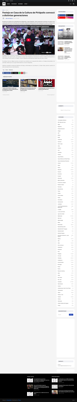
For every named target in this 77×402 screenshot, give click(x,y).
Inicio (3, 0)
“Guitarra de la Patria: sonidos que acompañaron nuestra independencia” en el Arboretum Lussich (10, 89)
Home (73, 400)
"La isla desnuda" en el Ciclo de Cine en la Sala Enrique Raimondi (46, 89)
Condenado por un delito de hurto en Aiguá (41, 393)
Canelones (65, 139)
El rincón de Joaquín (65, 182)
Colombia (65, 152)
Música (65, 238)
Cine (65, 150)
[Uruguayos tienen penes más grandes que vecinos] (61, 43)
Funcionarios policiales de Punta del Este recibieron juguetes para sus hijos (68, 50)
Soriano (65, 286)
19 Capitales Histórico (65, 120)
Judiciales (65, 204)
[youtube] (72, 1)
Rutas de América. (65, 270)
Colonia (65, 154)
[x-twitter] (70, 1)
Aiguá (65, 124)
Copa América (65, 156)
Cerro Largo (65, 143)
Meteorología (65, 220)
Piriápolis (65, 253)
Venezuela (65, 301)
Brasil (65, 137)
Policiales (7, 0)
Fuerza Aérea (65, 195)
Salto (65, 273)
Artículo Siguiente (50, 94)
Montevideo (65, 224)
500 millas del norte (65, 122)
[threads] (74, 1)
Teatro (65, 292)
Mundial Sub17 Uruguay (65, 228)
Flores (65, 191)
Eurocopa (65, 186)
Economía (65, 173)
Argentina (65, 126)
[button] (71, 3)
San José (65, 279)
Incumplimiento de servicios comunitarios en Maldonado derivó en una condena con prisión (41, 380)
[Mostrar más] (27, 73)
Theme (19, 400)
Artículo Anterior (6, 94)
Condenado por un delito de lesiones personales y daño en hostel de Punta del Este (66, 380)
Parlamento (65, 247)
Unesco (65, 298)
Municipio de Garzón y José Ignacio (65, 236)
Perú (65, 251)
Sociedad (11, 0)
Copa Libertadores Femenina (65, 161)
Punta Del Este (65, 262)
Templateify (9, 400)
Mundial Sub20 (65, 231)
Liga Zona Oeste (65, 213)
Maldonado (11, 69)
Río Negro (65, 264)
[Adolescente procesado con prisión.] (61, 58)
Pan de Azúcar (65, 245)
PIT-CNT (65, 255)
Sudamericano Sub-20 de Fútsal (65, 288)
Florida (65, 193)
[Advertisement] (65, 83)
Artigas (65, 130)
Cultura (6, 10)
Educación (65, 178)
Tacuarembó (65, 290)
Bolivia (65, 135)
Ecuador (65, 176)
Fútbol (65, 197)
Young (65, 305)
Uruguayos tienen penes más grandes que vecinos (68, 42)
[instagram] (69, 18)
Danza (65, 167)
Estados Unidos (65, 184)
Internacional (65, 201)
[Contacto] (69, 20)
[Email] (24, 73)
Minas (65, 222)
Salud (65, 275)
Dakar (65, 165)
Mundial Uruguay (65, 233)
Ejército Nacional (65, 180)
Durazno (65, 171)
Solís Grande (65, 283)
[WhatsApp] (20, 73)
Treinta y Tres (65, 294)
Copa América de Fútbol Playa (65, 158)
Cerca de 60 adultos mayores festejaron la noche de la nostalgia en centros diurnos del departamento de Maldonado (41, 387)
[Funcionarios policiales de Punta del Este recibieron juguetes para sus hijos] (61, 49)
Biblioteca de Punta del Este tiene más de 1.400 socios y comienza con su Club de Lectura (28, 89)
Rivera (65, 266)
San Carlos (65, 277)
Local (25, 3)
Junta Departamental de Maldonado (65, 207)
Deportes (65, 169)
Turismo (65, 296)
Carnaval (65, 141)
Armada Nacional (65, 128)
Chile (65, 145)
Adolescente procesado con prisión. (67, 57)
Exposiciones (65, 189)
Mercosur (65, 218)
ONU (65, 242)
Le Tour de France (65, 211)
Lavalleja (65, 209)
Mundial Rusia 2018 (65, 226)
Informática (65, 199)
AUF (65, 133)
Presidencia (65, 260)
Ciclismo (65, 148)
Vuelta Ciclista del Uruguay (65, 303)
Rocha (65, 268)
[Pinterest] (22, 73)
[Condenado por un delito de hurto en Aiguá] (30, 394)
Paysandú (65, 249)
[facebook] (68, 1)
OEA (65, 240)
